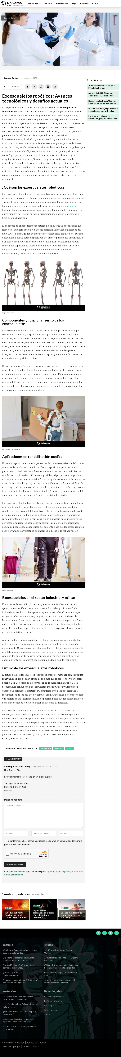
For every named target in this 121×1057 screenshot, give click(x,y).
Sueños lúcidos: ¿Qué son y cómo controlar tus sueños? (71, 915)
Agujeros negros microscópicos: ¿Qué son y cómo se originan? (20, 981)
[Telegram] (48, 87)
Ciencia (13, 18)
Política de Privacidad (13, 1042)
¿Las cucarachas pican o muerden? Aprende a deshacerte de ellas (18, 1020)
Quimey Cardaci (11, 78)
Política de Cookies (36, 1042)
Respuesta (8, 791)
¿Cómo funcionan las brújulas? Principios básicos (102, 86)
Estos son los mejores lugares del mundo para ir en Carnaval (59, 981)
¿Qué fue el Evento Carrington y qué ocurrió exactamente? (16, 915)
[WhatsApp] (41, 87)
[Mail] (110, 933)
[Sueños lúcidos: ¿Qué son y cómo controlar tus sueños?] (71, 909)
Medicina (59, 748)
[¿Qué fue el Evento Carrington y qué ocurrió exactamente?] (15, 909)
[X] (34, 87)
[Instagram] (104, 933)
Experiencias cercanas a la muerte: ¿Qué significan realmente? (43, 914)
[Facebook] (28, 87)
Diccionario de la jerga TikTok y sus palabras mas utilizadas (103, 109)
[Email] (55, 87)
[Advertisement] (103, 143)
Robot (70, 748)
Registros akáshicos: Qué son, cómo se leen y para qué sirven (102, 102)
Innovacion (46, 748)
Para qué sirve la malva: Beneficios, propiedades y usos (102, 117)
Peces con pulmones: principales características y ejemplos (18, 998)
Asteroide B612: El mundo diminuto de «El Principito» (100, 94)
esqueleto (70, 205)
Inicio (6, 18)
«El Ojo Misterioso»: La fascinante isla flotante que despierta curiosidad (61, 966)
